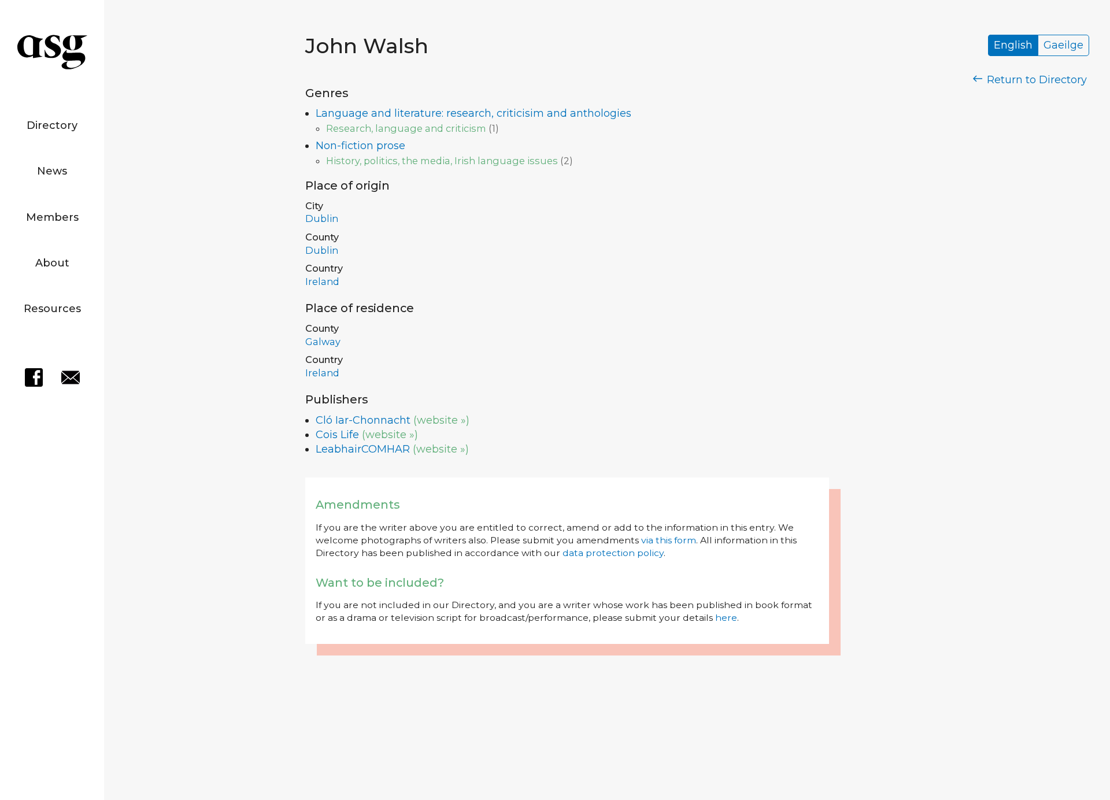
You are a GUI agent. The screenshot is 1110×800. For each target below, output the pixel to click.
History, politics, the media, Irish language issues (442, 160)
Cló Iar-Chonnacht (363, 420)
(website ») (441, 420)
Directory (52, 125)
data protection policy (613, 552)
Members (52, 217)
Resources (52, 308)
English (1013, 45)
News (52, 171)
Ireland (322, 281)
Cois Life (337, 434)
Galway (323, 341)
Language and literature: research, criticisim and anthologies (473, 113)
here (726, 617)
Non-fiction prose (360, 145)
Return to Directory (1035, 79)
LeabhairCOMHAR (363, 449)
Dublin (321, 218)
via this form (668, 540)
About (52, 263)
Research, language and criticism (406, 128)
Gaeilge (1063, 45)
